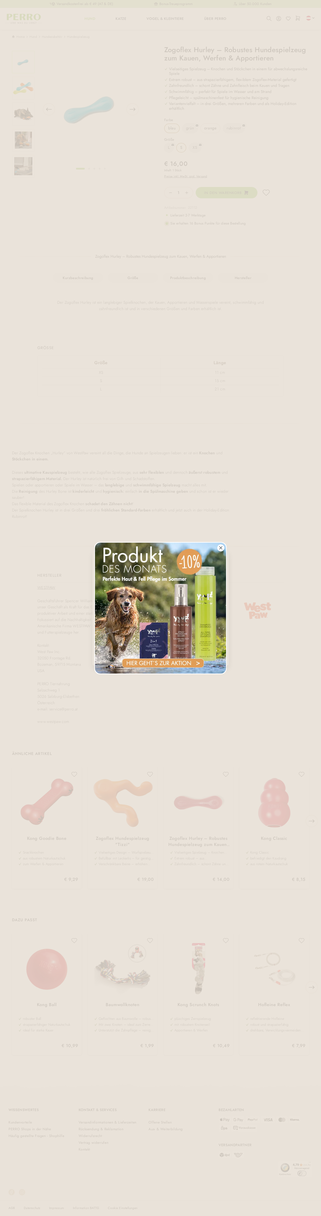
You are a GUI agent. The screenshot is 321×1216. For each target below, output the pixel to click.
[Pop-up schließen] (220, 547)
